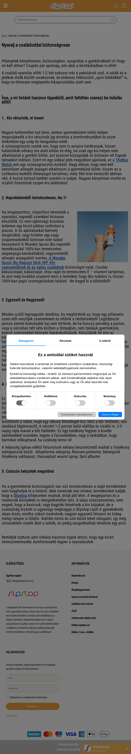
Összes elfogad (110, 414)
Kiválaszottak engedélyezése (76, 414)
